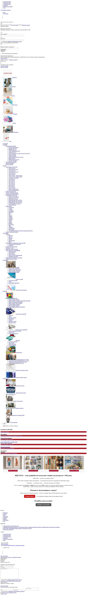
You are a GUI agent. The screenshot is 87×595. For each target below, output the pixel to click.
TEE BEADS (12, 228)
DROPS (10, 219)
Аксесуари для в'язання (21, 290)
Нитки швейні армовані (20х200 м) (17, 307)
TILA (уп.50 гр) (12, 205)
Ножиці (17, 340)
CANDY (11, 209)
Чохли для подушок (18, 401)
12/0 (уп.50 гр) (12, 173)
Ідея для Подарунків (10, 394)
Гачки (10, 281)
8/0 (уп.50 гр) (12, 185)
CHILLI (10, 217)
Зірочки (10, 216)
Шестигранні (12, 240)
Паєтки (7, 234)
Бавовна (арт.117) (13, 148)
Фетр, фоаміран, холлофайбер (13, 250)
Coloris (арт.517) (12, 152)
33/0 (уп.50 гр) (12, 187)
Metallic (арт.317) (12, 149)
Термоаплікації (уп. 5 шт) (22, 359)
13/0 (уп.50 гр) (12, 174)
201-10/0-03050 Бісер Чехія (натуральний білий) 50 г (21, 230)
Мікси (10, 241)
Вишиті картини (19, 408)
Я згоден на (12, 41)
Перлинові (11, 207)
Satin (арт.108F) (12, 154)
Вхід (4, 12)
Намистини (8, 206)
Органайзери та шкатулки (15, 244)
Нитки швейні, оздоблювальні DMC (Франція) (19, 300)
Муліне (14, 86)
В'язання (15, 114)
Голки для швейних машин (15, 331)
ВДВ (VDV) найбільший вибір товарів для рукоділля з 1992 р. (17, 528)
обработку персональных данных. (16, 591)
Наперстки (11, 319)
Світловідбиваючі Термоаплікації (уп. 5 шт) (19, 360)
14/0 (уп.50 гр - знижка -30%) (15, 175)
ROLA (10, 214)
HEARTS (11, 212)
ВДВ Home (15, 132)
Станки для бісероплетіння (12, 194)
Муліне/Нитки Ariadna (11, 162)
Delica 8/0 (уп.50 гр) (13, 198)
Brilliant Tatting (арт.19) (14, 159)
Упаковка (11, 245)
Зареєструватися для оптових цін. (11, 526)
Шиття (14, 123)
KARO (10, 222)
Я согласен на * (13, 591)
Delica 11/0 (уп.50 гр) (13, 196)
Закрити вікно (4, 58)
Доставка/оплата (7, 4)
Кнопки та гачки (12, 321)
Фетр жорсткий (12, 251)
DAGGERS (11, 229)
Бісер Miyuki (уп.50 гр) (11, 195)
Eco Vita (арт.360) (13, 160)
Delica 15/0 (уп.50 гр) (13, 197)
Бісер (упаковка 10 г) (13, 189)
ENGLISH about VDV (8, 529)
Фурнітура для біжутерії (11, 246)
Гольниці (11, 315)
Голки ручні (11, 332)
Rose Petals (11, 224)
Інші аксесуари (12, 322)
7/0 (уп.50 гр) (12, 184)
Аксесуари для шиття (21, 314)
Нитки (15, 298)
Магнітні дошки (12, 317)
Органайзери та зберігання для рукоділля (15, 243)
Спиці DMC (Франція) (14, 283)
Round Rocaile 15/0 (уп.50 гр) (15, 202)
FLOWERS (11, 211)
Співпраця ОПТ (7, 2)
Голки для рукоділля (13, 333)
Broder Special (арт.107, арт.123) (16, 157)
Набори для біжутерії (11, 191)
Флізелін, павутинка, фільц (22, 370)
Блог (4, 7)
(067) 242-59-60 (14, 25)
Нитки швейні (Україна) (14, 304)
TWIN (10, 221)
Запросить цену (12, 592)
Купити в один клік (15, 581)
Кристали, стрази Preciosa (12, 249)
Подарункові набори (13, 147)
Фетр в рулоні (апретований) (15, 255)
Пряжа (17, 267)
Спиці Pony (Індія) (13, 280)
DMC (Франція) (12, 344)
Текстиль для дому (20, 385)
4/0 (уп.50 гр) (12, 180)
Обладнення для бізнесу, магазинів (14, 257)
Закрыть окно (4, 593)
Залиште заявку (30, 496)
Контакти (5, 5)
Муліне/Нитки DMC (10, 146)
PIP (9, 213)
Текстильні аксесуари (21, 392)
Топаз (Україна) (12, 345)
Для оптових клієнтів (5, 10)
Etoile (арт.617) (12, 158)
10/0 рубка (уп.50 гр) (13, 169)
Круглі (10, 236)
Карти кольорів (9, 164)
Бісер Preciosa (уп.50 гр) (11, 167)
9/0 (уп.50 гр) (12, 186)
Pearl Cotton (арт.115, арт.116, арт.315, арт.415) (19, 153)
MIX (10, 225)
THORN (11, 227)
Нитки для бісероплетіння (12, 232)
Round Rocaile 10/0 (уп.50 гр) (15, 200)
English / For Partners (8, 6)
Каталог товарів (4, 66)
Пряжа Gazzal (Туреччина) (15, 269)
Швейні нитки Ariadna (14, 299)
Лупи (10, 316)
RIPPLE (10, 223)
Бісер (13, 95)
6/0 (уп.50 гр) (12, 183)
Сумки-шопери (13, 422)
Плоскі (10, 239)
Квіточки (11, 235)
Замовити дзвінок (26, 25)
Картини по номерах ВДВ (18, 415)
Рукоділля (15, 104)
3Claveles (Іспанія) (13, 341)
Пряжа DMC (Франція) (14, 268)
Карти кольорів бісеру (14, 190)
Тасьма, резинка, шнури (21, 377)
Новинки (14, 77)
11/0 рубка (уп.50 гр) (13, 171)
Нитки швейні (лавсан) (14, 305)
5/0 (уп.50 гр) (12, 181)
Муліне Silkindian (10, 163)
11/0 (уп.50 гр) (12, 170)
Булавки (11, 320)
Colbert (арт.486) (12, 156)
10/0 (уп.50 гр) (12, 168)
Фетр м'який (11, 252)
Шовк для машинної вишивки (16, 302)
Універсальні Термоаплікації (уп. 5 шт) (18, 362)
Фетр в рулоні (12, 254)
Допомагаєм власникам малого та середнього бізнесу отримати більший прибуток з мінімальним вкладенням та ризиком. (31, 527)
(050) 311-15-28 (13, 59)
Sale (10, 141)
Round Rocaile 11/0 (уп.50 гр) (15, 201)
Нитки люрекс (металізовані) (15, 303)
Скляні (10, 208)
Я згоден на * (12, 579)
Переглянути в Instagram (13, 470)
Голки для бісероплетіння (12, 192)
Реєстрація (5, 13)
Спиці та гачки (19, 279)
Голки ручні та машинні (21, 329)
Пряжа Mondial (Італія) (14, 272)
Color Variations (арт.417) (14, 151)
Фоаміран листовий (13, 256)
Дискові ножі (19, 352)
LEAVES (11, 218)
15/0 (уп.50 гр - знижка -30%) (15, 176)
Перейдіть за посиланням (43, 504)
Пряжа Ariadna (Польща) (14, 271)
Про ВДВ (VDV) (7, 1)
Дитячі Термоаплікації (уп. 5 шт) (16, 363)
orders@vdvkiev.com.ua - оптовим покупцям (14, 545)
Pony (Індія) (11, 342)
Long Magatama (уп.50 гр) (15, 203)
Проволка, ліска (9, 248)
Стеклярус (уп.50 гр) (13, 178)
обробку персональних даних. (15, 41)
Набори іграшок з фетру (11, 259)
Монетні (11, 238)
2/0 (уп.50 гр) (12, 179)
